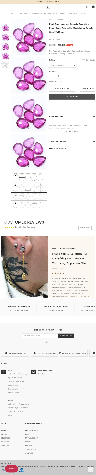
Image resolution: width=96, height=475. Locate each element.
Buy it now (72, 97)
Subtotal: (53, 82)
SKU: (51, 40)
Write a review (85, 228)
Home (13, 13)
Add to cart (62, 89)
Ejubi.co (42, 466)
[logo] (48, 7)
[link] (5, 28)
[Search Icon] (9, 7)
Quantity (53, 71)
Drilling (52, 60)
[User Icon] (87, 7)
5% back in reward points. (48, 2)
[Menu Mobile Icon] (2, 6)
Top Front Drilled (57, 65)
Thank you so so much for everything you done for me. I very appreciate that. (70, 258)
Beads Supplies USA (57, 20)
